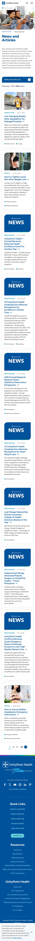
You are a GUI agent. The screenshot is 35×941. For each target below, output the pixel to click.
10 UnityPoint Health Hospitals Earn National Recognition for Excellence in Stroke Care (15, 307)
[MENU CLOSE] (31, 3)
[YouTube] (15, 784)
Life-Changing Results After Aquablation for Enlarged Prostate (15, 119)
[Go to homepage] (10, 3)
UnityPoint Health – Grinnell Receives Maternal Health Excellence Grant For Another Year (14, 243)
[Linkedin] (25, 784)
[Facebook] (5, 784)
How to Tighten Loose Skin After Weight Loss (15, 178)
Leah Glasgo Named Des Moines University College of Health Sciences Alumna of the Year (16, 517)
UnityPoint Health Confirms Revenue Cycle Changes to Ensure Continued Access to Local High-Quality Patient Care (15, 643)
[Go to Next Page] (25, 747)
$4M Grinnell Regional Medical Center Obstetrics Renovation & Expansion (15, 381)
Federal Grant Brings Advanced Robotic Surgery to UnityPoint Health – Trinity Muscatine (14, 578)
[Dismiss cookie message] (31, 932)
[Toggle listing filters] (29, 79)
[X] (10, 784)
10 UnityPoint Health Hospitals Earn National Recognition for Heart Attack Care (15, 450)
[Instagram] (20, 784)
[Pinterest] (30, 784)
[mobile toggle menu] (27, 3)
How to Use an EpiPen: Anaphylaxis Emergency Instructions (15, 712)
